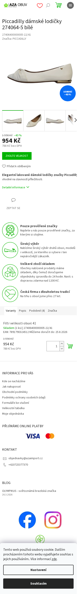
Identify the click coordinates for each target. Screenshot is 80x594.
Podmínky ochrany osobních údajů (23, 397)
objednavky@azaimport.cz (26, 458)
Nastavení (38, 570)
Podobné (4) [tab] (37, 311)
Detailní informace (13, 187)
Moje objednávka (13, 414)
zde (54, 559)
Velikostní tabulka (13, 408)
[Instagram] (53, 520)
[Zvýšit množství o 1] (62, 343)
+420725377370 (18, 465)
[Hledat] (48, 5)
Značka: (14, 39)
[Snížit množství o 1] (62, 348)
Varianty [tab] (11, 311)
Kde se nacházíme (13, 381)
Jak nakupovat (11, 387)
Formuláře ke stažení (15, 403)
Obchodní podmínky (15, 392)
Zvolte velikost (17, 156)
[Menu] (70, 5)
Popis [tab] (22, 311)
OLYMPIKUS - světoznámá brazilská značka (29, 491)
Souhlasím (38, 583)
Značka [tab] (52, 311)
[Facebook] (27, 520)
